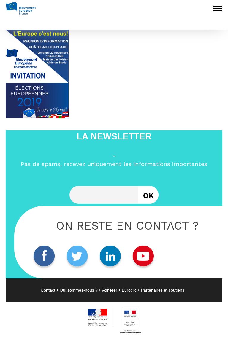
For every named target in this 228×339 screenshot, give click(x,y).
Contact (48, 290)
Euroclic (129, 290)
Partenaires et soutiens (162, 290)
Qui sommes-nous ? (79, 290)
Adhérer (109, 290)
